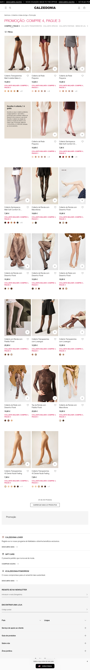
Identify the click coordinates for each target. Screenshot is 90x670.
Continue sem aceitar (64, 321)
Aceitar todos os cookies (45, 348)
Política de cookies (53, 337)
